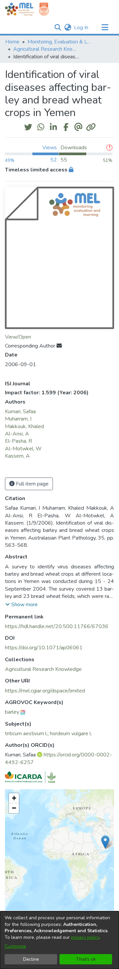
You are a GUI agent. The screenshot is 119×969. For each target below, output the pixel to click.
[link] (43, 669)
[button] (58, 28)
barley (12, 712)
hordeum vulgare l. (71, 733)
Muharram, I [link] (18, 418)
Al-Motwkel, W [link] (23, 448)
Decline (31, 959)
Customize (15, 946)
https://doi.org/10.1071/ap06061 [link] (44, 647)
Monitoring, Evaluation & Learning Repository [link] (60, 41)
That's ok (86, 959)
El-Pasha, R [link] (18, 441)
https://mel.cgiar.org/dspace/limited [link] (45, 690)
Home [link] (12, 41)
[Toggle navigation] (105, 27)
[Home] (19, 9)
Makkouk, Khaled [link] (24, 426)
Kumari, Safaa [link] (20, 411)
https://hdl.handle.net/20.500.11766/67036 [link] (56, 626)
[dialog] (59, 940)
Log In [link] (81, 27)
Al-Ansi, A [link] (17, 433)
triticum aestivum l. (26, 733)
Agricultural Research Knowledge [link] (46, 49)
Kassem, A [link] (17, 456)
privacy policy (85, 937)
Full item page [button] (32, 483)
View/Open (18, 337)
